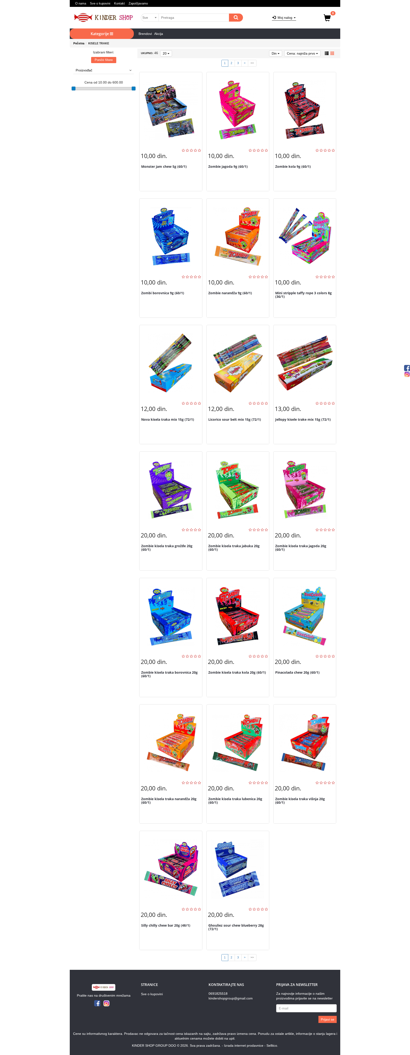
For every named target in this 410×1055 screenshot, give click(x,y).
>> (252, 63)
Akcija (158, 34)
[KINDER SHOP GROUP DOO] (103, 17)
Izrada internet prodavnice (243, 1045)
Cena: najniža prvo (301, 53)
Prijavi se (327, 1019)
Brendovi (145, 34)
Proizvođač (84, 70)
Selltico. (272, 1045)
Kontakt (119, 3)
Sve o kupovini (100, 3)
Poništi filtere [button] (104, 60)
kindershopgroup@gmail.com (231, 998)
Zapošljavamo (138, 3)
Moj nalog (284, 17)
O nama (80, 3)
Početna (78, 43)
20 (165, 53)
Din (275, 53)
